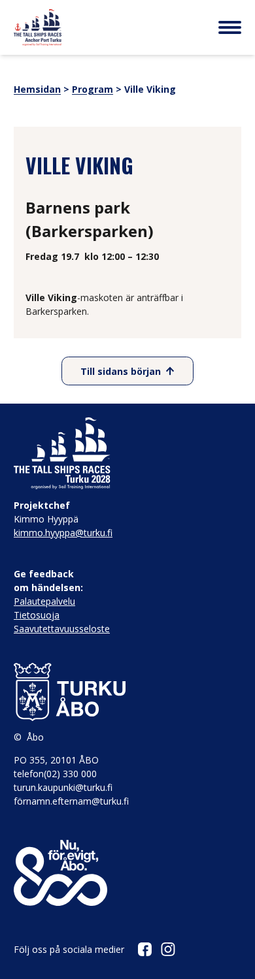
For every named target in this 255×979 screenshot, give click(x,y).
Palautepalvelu (44, 601)
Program (92, 89)
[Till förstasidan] (37, 27)
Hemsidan (37, 89)
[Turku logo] (127, 692)
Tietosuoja (37, 615)
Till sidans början (120, 371)
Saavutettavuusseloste (62, 628)
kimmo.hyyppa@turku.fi (63, 532)
